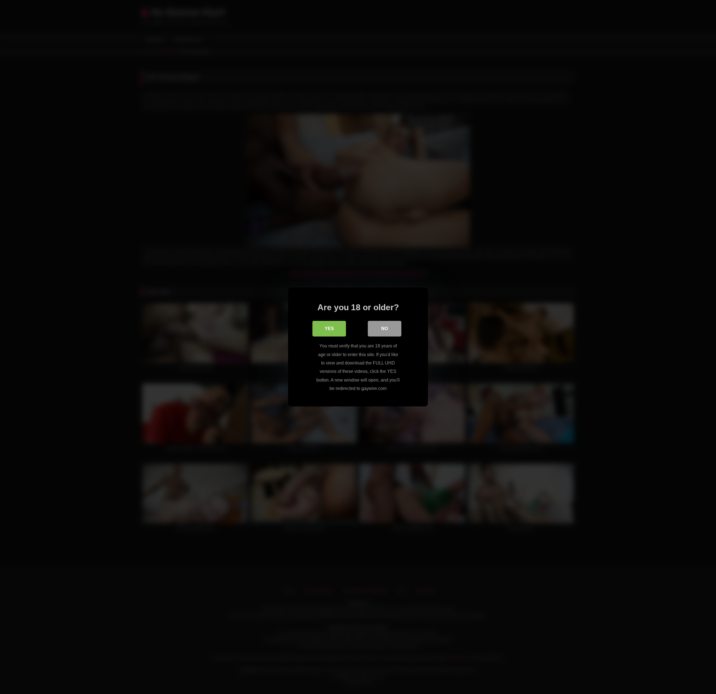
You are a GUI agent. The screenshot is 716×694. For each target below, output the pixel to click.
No (384, 328)
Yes (329, 328)
